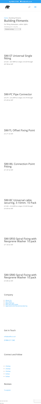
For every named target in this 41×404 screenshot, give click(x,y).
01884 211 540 (9, 340)
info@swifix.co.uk (10, 336)
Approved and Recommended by (16, 306)
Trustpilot (7, 390)
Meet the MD (9, 303)
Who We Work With (11, 304)
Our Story (8, 302)
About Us (8, 300)
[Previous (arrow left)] (1, 403)
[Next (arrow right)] (3, 403)
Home (6, 18)
